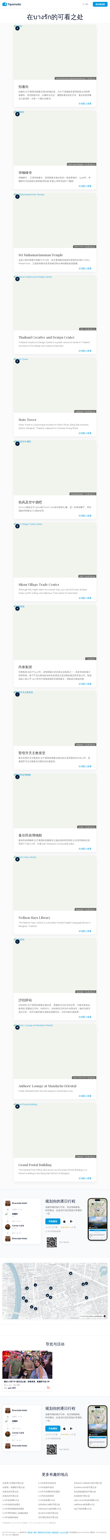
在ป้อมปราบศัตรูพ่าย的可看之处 (88, 1483)
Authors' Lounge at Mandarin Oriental (47, 1086)
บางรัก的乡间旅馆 (46, 1496)
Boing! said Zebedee (75, 164)
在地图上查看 (85, 103)
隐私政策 (55, 1532)
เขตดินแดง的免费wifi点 (84, 1504)
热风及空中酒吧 (30, 502)
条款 (35, 1532)
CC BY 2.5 (91, 659)
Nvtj (81, 329)
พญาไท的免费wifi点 (83, 1509)
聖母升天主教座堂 (32, 753)
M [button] (23, 1298)
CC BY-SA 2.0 (90, 246)
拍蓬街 (24, 87)
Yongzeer (80, 992)
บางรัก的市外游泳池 (47, 1483)
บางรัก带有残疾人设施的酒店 (15, 1513)
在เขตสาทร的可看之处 (48, 1513)
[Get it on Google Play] (71, 1221)
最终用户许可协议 (44, 1532)
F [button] (31, 1306)
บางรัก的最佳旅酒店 (11, 1504)
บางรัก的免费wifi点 (10, 1500)
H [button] (86, 1297)
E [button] (35, 1308)
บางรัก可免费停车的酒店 (49, 1491)
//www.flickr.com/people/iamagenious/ (71, 78)
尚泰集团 (25, 667)
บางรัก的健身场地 (10, 1517)
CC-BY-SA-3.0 (90, 411)
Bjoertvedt (79, 909)
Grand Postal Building (35, 1165)
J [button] (35, 1285)
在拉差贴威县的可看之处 (85, 1491)
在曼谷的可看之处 (10, 1491)
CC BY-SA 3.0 (90, 164)
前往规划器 (100, 4)
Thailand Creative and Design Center (47, 337)
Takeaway (79, 744)
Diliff (81, 576)
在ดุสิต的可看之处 (82, 1496)
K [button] (51, 1288)
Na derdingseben (77, 494)
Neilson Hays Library (34, 918)
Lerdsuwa (79, 411)
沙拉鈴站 (25, 1000)
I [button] (26, 1301)
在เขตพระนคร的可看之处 (85, 1487)
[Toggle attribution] (104, 1316)
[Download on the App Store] (64, 1221)
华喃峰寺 (25, 172)
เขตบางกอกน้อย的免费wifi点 (86, 1500)
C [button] (50, 1297)
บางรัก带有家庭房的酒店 (13, 1509)
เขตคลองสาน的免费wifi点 (49, 1509)
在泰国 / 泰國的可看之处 (13, 1487)
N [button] (27, 1288)
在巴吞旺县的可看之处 (48, 1517)
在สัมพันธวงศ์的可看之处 (49, 1504)
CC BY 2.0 (91, 78)
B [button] (70, 1273)
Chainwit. (80, 1156)
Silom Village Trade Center (39, 584)
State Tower (28, 420)
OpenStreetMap (88, 1316)
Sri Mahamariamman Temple (41, 255)
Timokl (80, 827)
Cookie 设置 (64, 1532)
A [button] (83, 1284)
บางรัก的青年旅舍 (46, 1487)
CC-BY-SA (91, 1077)
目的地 (30, 1532)
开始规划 (53, 1221)
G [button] (47, 1295)
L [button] (86, 1283)
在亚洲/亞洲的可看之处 (13, 1483)
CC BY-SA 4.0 (90, 909)
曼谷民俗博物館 (30, 835)
